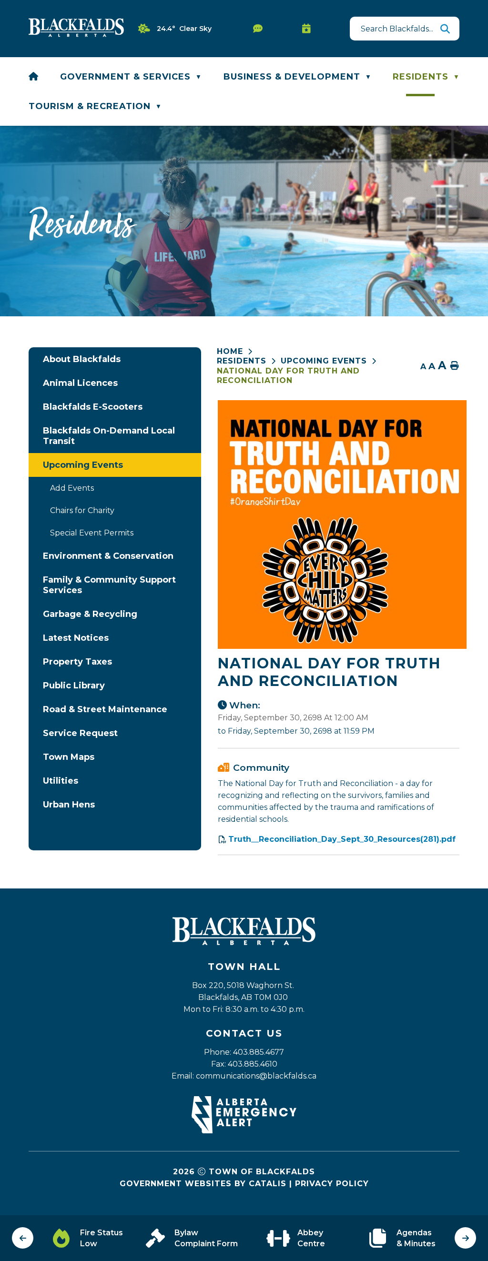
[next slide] (465, 1238)
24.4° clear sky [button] (184, 28)
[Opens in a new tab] (244, 1130)
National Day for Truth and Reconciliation (288, 375)
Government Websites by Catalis (203, 1183)
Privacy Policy (332, 1183)
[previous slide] (22, 1238)
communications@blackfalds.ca (256, 1075)
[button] (445, 28)
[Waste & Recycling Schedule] (308, 28)
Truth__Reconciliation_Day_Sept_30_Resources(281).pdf (342, 839)
